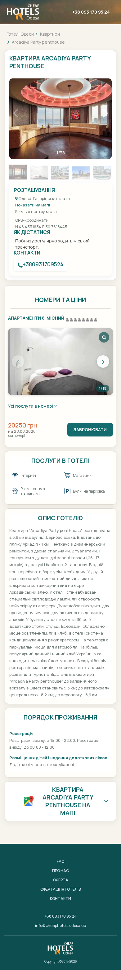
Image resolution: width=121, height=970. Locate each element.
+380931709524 (43, 264)
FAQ (60, 861)
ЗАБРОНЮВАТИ (90, 429)
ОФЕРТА (60, 880)
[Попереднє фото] (18, 361)
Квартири (50, 34)
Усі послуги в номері (31, 406)
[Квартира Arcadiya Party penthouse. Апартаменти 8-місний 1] (60, 361)
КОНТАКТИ (60, 898)
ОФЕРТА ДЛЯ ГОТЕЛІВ (60, 889)
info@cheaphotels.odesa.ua (60, 925)
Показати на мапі (32, 205)
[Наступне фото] (103, 361)
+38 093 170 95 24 (91, 12)
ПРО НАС (60, 870)
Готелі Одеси (20, 34)
